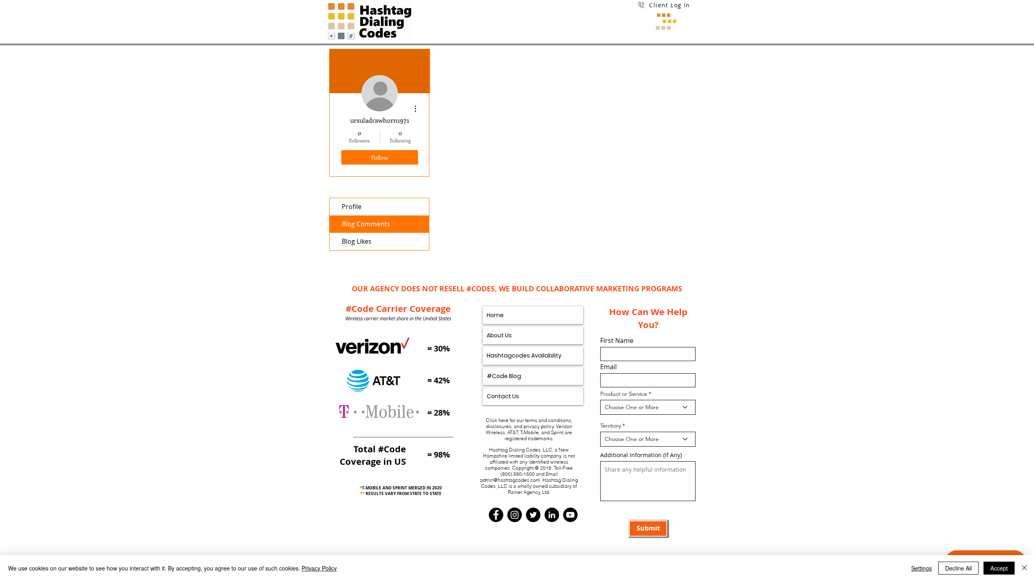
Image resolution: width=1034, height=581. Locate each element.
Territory (610, 425)
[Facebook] (496, 515)
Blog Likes (357, 241)
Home (495, 315)
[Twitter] (533, 515)
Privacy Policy (319, 568)
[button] (664, 15)
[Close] (1024, 568)
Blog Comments (366, 223)
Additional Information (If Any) (641, 455)
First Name (616, 340)
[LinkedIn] (551, 515)
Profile (351, 206)
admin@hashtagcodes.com (510, 480)
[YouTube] (570, 515)
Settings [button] (921, 568)
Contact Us (503, 396)
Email (608, 367)
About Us (499, 335)
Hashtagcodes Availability (524, 355)
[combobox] (648, 407)
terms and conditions (548, 420)
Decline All (958, 568)
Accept (999, 568)
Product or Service (623, 394)
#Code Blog (504, 376)
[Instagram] (514, 515)
